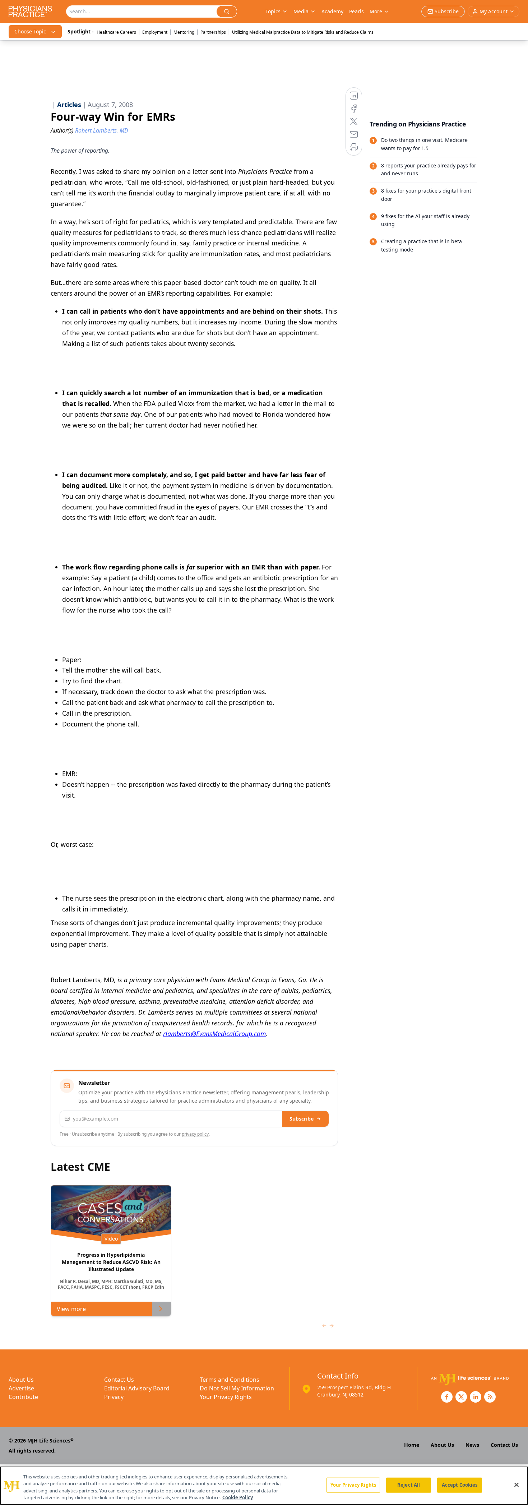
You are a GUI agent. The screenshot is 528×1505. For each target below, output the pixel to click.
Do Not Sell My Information (237, 1388)
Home (411, 1444)
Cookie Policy (237, 1497)
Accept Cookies (460, 1485)
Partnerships (213, 32)
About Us (21, 1380)
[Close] (516, 1484)
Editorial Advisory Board (137, 1388)
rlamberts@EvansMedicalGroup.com (214, 1033)
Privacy (114, 1397)
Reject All (408, 1485)
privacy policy (195, 1134)
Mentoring (183, 32)
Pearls (356, 11)
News (472, 1444)
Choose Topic (30, 31)
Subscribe (302, 1118)
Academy (332, 11)
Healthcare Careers (116, 32)
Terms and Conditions (229, 1380)
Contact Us (119, 1380)
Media (301, 11)
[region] (264, 1485)
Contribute (23, 1397)
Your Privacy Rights (226, 1397)
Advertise (21, 1388)
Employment (154, 32)
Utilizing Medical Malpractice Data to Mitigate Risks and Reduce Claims (303, 32)
